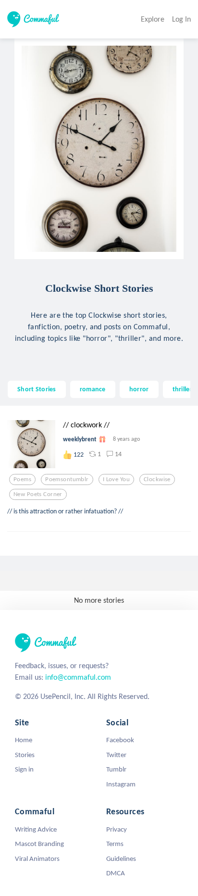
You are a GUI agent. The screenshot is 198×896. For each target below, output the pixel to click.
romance (93, 389)
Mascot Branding (39, 843)
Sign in (24, 769)
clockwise (157, 479)
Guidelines (121, 858)
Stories (25, 754)
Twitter (116, 754)
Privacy (116, 829)
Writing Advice (36, 829)
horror (139, 389)
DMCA (115, 873)
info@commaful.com (78, 677)
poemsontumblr (67, 479)
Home (23, 739)
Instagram (121, 784)
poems (22, 479)
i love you (116, 479)
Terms (115, 843)
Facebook (120, 739)
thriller (182, 389)
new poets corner (37, 494)
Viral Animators (37, 858)
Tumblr (116, 769)
